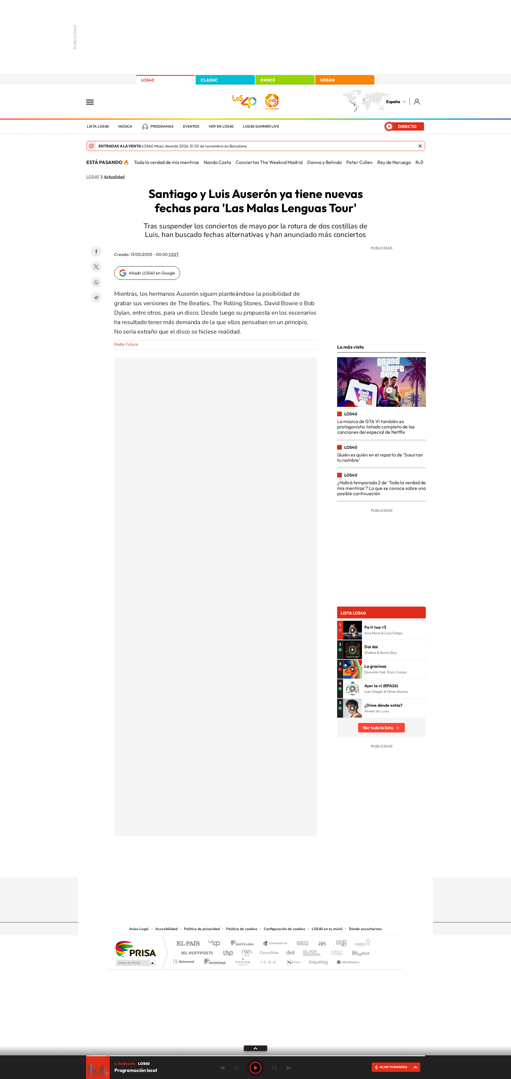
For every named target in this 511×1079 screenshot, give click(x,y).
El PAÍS (187, 944)
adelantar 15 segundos (274, 1067)
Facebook (96, 251)
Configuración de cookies (284, 929)
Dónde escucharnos (365, 929)
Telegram (96, 297)
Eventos (191, 126)
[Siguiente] (422, 162)
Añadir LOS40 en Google (152, 273)
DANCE (268, 80)
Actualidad (114, 177)
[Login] (417, 101)
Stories (291, 865)
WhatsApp (96, 282)
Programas (162, 126)
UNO (228, 951)
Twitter (96, 266)
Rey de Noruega (394, 162)
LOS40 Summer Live (261, 126)
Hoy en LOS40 (221, 126)
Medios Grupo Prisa (135, 962)
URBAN (327, 80)
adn (339, 944)
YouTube (243, 865)
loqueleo (318, 960)
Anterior (222, 1067)
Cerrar (420, 146)
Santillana (244, 944)
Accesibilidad (166, 929)
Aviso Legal (139, 929)
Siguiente (288, 1067)
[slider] (255, 1055)
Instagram (220, 865)
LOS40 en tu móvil (327, 929)
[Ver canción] (352, 630)
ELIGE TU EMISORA (393, 1067)
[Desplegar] (255, 1048)
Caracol (360, 944)
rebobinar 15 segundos (236, 1067)
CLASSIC (209, 80)
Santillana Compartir (275, 944)
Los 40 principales (216, 944)
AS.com (319, 944)
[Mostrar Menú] (93, 101)
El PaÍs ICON (268, 960)
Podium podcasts (242, 960)
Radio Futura (126, 344)
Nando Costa (217, 162)
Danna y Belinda (324, 162)
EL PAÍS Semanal (312, 951)
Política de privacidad (202, 929)
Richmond (184, 960)
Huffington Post (195, 951)
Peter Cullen (359, 162)
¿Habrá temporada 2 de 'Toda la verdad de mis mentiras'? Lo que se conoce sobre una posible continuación (381, 488)
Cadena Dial (290, 951)
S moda (293, 960)
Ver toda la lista (378, 727)
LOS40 (147, 80)
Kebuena (355, 951)
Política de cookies (241, 929)
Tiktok (232, 865)
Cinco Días (268, 951)
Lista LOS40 (98, 126)
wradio (245, 951)
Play (255, 1068)
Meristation (347, 960)
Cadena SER (301, 944)
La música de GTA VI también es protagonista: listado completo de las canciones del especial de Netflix (376, 426)
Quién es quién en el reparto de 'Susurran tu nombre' (380, 457)
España (393, 101)
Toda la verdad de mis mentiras (166, 162)
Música (125, 126)
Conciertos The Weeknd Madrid (269, 162)
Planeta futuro (334, 951)
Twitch (279, 865)
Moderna (213, 960)
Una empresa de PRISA (135, 948)
